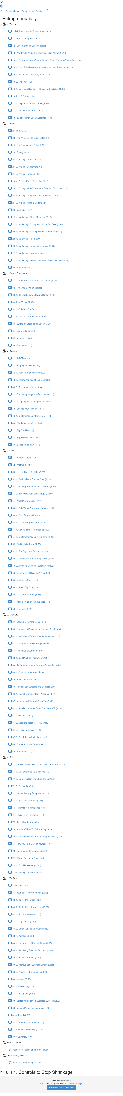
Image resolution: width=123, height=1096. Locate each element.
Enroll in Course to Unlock (61, 1087)
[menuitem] (2, 6)
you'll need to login (73, 1083)
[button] (2, 2)
